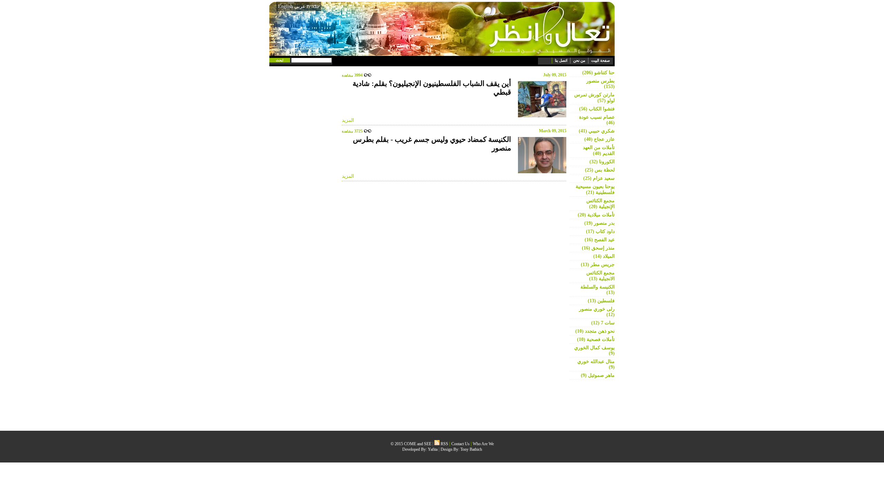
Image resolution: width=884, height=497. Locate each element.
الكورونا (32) (602, 161)
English (285, 6)
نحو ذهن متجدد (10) (595, 331)
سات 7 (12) (603, 322)
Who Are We (483, 443)
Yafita (433, 449)
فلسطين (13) (601, 300)
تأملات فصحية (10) (596, 339)
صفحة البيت (600, 60)
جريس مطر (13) (598, 264)
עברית (313, 6)
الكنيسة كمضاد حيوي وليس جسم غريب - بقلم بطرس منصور (432, 143)
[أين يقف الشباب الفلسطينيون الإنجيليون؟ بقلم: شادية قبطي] (540, 99)
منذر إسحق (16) (598, 248)
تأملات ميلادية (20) (596, 214)
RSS (444, 443)
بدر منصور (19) (599, 223)
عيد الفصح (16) (600, 239)
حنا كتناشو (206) (598, 72)
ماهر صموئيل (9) (598, 375)
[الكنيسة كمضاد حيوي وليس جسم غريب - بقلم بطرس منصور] (540, 155)
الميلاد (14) (604, 256)
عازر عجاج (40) (599, 139)
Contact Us (460, 443)
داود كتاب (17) (600, 231)
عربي (299, 6)
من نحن (579, 60)
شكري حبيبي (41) (597, 131)
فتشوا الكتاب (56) (597, 108)
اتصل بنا (561, 60)
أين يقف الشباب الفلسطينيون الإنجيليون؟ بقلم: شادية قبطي (432, 87)
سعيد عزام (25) (599, 178)
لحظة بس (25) (600, 170)
